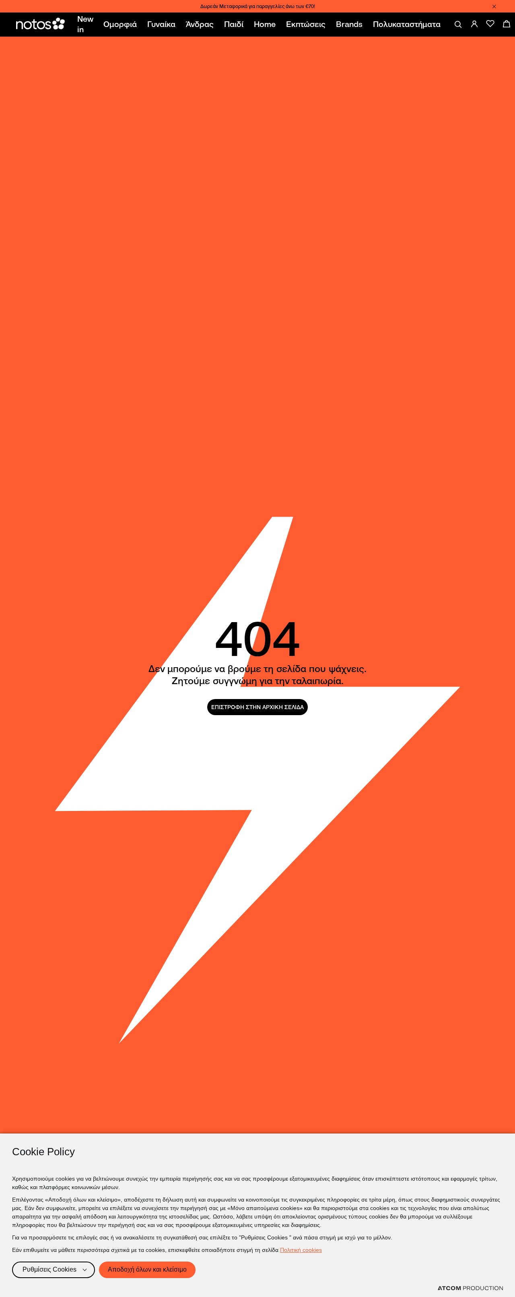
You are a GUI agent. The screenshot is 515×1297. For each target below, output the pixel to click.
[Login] (474, 24)
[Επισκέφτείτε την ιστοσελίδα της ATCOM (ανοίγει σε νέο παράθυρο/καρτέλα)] (470, 1288)
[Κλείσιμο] (494, 6)
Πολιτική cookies (301, 1250)
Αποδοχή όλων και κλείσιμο (147, 1269)
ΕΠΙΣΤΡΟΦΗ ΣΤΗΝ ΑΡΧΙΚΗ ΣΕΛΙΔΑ (257, 707)
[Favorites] (490, 24)
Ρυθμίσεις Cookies (49, 1269)
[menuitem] (86, 24)
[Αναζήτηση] (458, 25)
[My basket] (507, 24)
